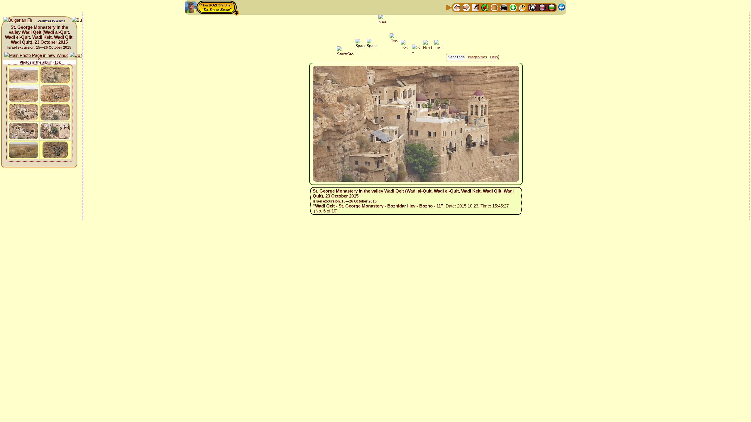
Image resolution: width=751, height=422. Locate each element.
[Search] (522, 7)
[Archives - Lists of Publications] (475, 7)
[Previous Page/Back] (456, 7)
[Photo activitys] (503, 7)
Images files (477, 57)
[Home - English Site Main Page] (542, 7)
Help (494, 57)
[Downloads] (513, 7)
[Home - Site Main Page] (532, 7)
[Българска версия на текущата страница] (18, 20)
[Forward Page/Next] (466, 7)
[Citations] (484, 7)
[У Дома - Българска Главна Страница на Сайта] (551, 7)
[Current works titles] (494, 7)
